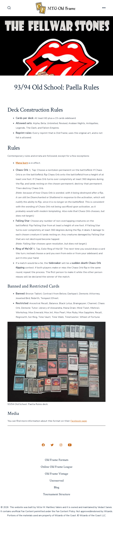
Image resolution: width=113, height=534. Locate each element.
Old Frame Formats (56, 460)
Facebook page (78, 421)
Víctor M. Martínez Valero (49, 507)
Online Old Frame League (56, 467)
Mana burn (22, 163)
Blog (56, 487)
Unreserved (57, 481)
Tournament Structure (56, 494)
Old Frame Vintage (56, 474)
